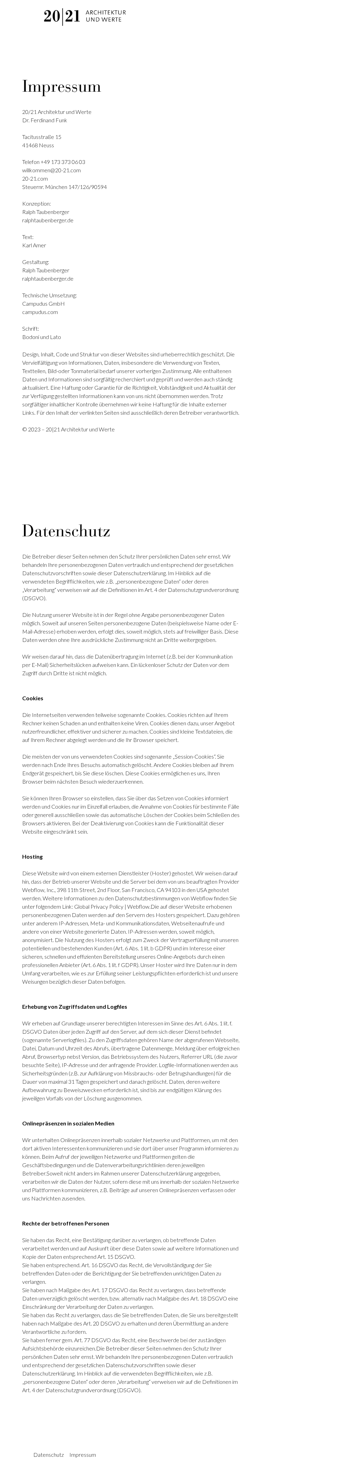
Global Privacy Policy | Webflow (111, 906)
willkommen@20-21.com (51, 170)
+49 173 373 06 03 (63, 161)
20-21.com (35, 178)
